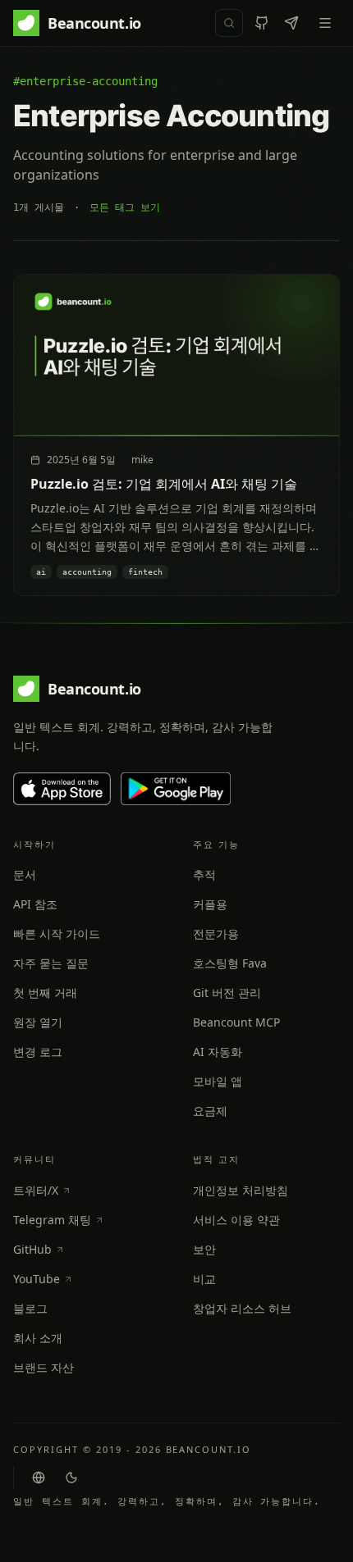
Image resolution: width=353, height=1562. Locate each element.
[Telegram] (291, 23)
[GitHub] (262, 23)
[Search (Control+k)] (229, 23)
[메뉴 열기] (325, 23)
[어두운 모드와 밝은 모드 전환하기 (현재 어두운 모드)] (71, 1477)
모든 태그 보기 (124, 207)
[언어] (38, 1477)
